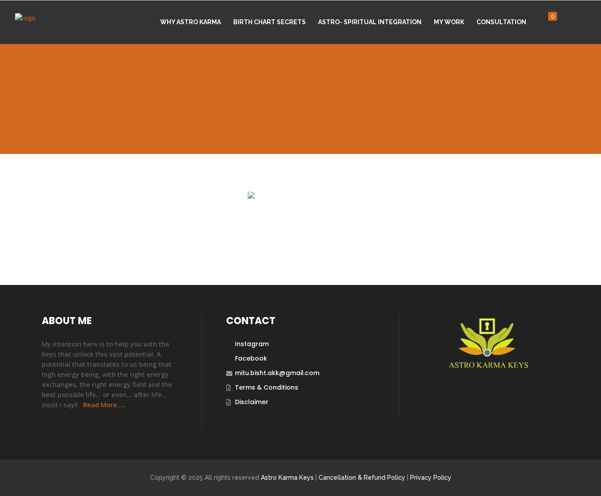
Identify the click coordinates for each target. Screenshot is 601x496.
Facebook (251, 358)
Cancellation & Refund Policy (362, 477)
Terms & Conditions (266, 387)
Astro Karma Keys (287, 477)
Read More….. (104, 404)
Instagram (252, 343)
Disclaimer (251, 402)
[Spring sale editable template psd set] (300, 227)
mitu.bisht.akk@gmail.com (277, 372)
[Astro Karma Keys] (488, 366)
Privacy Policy (430, 477)
